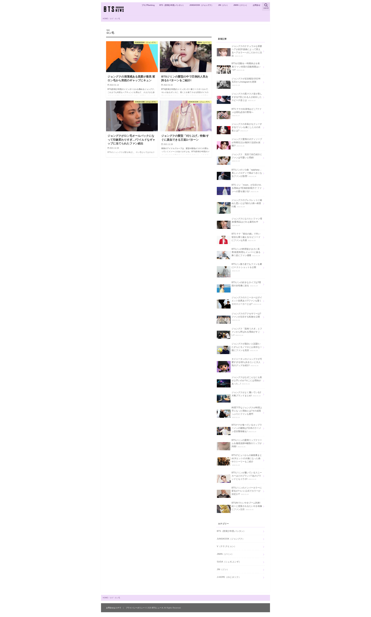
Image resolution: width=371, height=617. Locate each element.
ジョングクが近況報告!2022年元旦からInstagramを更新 (246, 81)
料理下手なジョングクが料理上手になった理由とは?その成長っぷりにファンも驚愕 (247, 412)
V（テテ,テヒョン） (226, 546)
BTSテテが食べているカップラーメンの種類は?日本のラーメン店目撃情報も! (247, 428)
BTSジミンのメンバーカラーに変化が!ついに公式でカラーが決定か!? (247, 491)
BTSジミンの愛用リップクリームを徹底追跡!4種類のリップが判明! (247, 443)
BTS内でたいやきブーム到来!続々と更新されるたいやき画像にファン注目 (247, 506)
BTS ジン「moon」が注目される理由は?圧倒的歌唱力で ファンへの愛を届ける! (247, 188)
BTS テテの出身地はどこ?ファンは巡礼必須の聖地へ (246, 112)
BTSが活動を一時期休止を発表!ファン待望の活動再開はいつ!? (246, 66)
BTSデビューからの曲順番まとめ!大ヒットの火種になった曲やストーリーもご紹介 (247, 460)
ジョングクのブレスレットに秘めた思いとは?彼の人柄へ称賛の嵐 (247, 203)
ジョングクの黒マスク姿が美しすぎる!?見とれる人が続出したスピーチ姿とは (247, 97)
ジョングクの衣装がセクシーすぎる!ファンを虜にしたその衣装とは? (247, 127)
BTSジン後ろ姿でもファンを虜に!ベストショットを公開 (247, 267)
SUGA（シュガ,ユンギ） (229, 562)
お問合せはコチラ (113, 608)
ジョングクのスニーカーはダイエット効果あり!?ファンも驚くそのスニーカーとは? (247, 300)
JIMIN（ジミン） (240, 5)
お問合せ (256, 5)
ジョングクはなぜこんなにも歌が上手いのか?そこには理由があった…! (247, 380)
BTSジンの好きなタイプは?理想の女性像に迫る (246, 284)
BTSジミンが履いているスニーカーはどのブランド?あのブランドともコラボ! (247, 475)
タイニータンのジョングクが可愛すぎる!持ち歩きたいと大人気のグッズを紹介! (247, 362)
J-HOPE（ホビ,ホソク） (229, 577)
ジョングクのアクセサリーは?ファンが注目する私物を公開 (246, 316)
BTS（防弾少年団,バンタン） (171, 5)
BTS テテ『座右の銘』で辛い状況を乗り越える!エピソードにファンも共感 (246, 237)
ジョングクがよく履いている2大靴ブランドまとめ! (246, 394)
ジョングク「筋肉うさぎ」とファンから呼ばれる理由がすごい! (247, 332)
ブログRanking (148, 5)
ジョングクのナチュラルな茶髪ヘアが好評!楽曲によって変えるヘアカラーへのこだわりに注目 (247, 51)
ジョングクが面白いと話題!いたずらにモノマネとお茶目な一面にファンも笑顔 (247, 347)
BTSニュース (157, 608)
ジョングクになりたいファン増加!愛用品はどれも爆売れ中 (247, 222)
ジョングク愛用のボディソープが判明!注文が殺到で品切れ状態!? (247, 142)
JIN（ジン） (223, 5)
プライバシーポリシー (135, 608)
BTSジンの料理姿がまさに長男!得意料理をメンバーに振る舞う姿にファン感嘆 (246, 252)
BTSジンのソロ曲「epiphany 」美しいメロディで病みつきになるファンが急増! (247, 173)
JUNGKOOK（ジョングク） (201, 5)
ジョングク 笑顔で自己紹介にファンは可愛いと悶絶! (247, 157)
